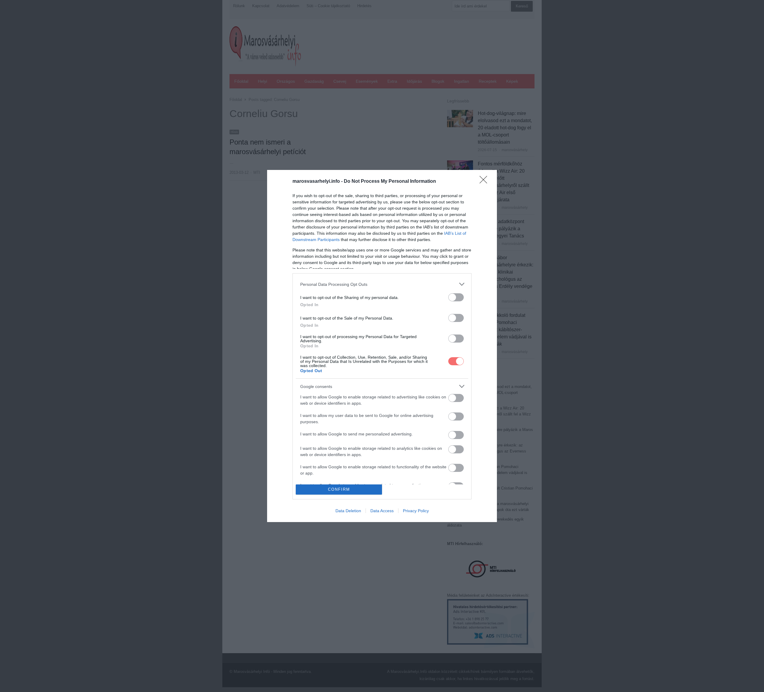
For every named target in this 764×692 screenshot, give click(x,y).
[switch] (456, 297)
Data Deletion (348, 510)
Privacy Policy (416, 510)
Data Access (382, 510)
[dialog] (382, 346)
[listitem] (382, 284)
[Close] (485, 181)
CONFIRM (339, 489)
